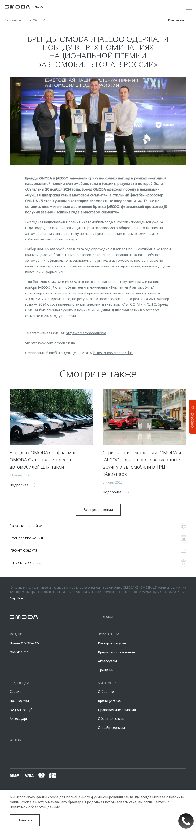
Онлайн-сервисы (111, 727)
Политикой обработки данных (35, 807)
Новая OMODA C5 (24, 643)
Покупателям (108, 634)
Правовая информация (117, 709)
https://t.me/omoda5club (113, 352)
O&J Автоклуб (21, 709)
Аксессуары (107, 661)
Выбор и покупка (112, 643)
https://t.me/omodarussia (86, 333)
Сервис (15, 691)
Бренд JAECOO (110, 700)
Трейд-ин (105, 670)
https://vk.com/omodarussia (53, 343)
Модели (16, 634)
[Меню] (189, 7)
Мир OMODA (107, 683)
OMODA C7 (19, 652)
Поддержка (19, 700)
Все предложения (98, 509)
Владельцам (19, 683)
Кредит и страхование (116, 652)
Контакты (17, 740)
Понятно (24, 820)
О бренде (106, 691)
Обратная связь (111, 718)
